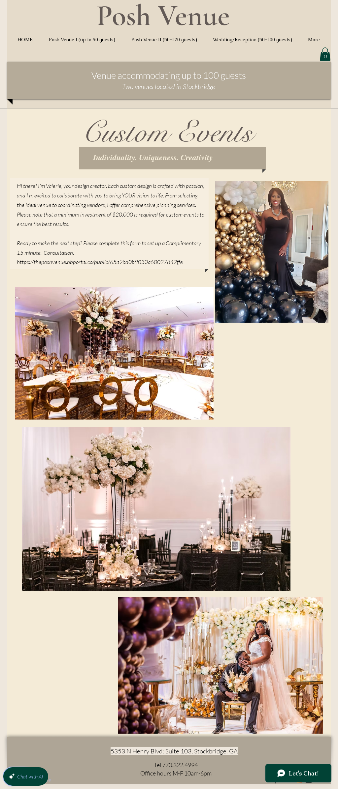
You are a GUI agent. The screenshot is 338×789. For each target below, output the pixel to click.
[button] (325, 54)
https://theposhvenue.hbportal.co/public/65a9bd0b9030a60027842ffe (100, 261)
